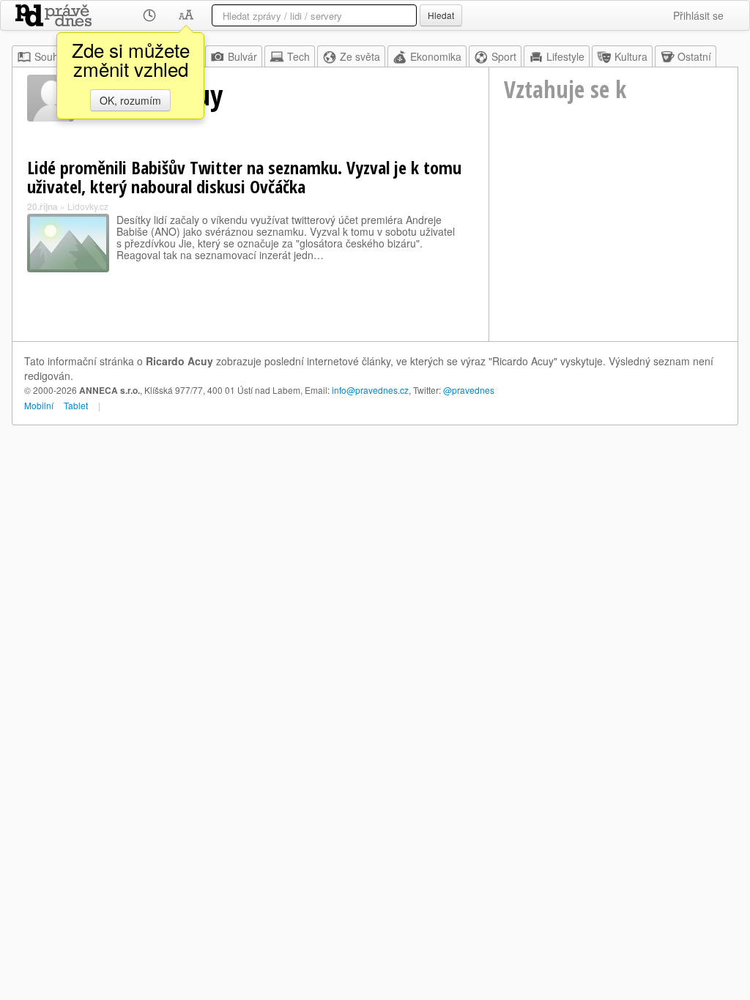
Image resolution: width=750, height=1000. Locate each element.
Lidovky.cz (87, 206)
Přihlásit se (698, 15)
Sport (503, 56)
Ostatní (694, 56)
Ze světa (360, 56)
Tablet (76, 405)
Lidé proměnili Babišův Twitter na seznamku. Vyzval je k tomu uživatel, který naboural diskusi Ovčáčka (244, 176)
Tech (298, 56)
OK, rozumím (130, 100)
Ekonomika (435, 56)
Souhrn (51, 56)
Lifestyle (565, 56)
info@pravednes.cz (370, 390)
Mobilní (38, 405)
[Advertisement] (613, 242)
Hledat (441, 15)
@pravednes (468, 390)
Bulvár (242, 56)
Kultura (631, 56)
